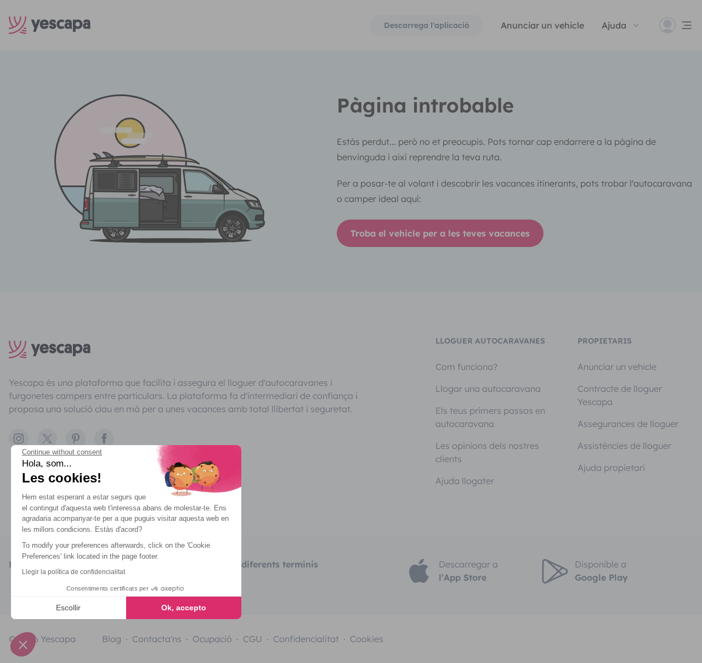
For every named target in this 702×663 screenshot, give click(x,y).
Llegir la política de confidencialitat (73, 572)
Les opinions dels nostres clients (487, 452)
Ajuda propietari (611, 467)
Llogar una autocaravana (488, 388)
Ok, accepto (183, 607)
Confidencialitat (306, 638)
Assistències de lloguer (624, 445)
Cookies (366, 638)
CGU (252, 638)
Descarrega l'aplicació (426, 25)
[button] (23, 644)
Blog (111, 638)
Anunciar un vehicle (542, 25)
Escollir (68, 607)
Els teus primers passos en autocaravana (490, 417)
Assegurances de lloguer (628, 423)
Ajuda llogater (464, 480)
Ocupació (212, 638)
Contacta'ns (157, 638)
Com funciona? (466, 366)
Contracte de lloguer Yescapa (620, 395)
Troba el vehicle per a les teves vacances (440, 233)
